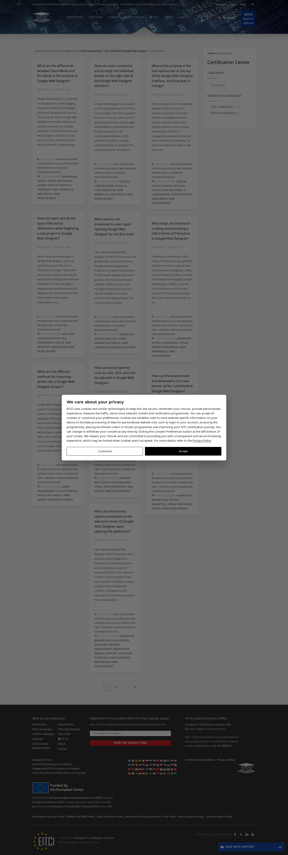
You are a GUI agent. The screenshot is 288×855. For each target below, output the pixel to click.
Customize (105, 451)
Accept (183, 451)
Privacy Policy (202, 440)
